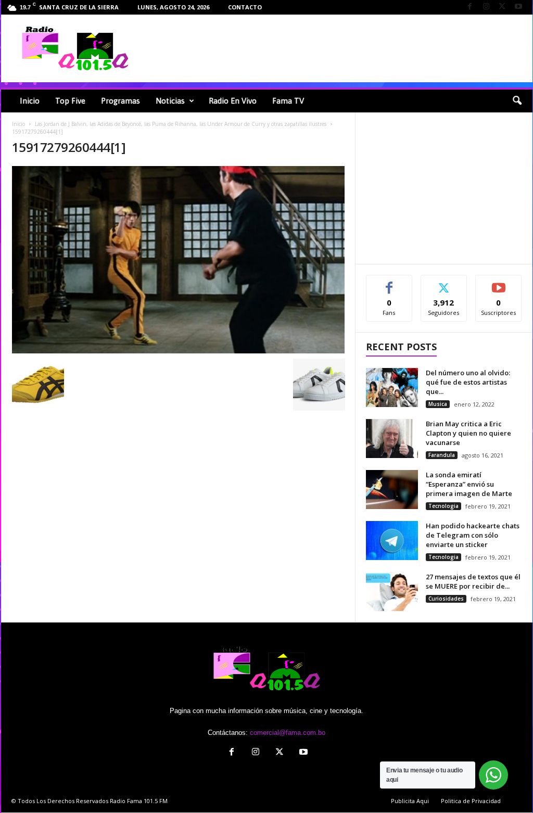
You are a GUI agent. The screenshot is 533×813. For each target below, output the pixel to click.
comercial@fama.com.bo (287, 732)
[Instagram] (486, 7)
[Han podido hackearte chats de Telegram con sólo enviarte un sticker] (392, 540)
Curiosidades (446, 598)
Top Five (70, 100)
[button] (516, 101)
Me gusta (389, 283)
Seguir (444, 283)
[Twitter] (502, 7)
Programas (120, 100)
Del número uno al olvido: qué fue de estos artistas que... (468, 382)
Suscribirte (498, 283)
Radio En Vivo (233, 100)
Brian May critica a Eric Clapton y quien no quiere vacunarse (468, 433)
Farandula (441, 455)
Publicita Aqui (410, 801)
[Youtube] (518, 7)
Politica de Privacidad (471, 801)
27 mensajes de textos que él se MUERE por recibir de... (473, 581)
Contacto (245, 7)
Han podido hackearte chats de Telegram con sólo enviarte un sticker (472, 535)
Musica (437, 404)
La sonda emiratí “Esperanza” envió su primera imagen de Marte (469, 484)
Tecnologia (443, 506)
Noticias (170, 100)
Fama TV (288, 100)
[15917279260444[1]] (178, 259)
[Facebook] (470, 7)
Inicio (30, 100)
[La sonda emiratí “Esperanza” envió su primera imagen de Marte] (392, 489)
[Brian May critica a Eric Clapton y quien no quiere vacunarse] (392, 438)
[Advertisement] (339, 48)
